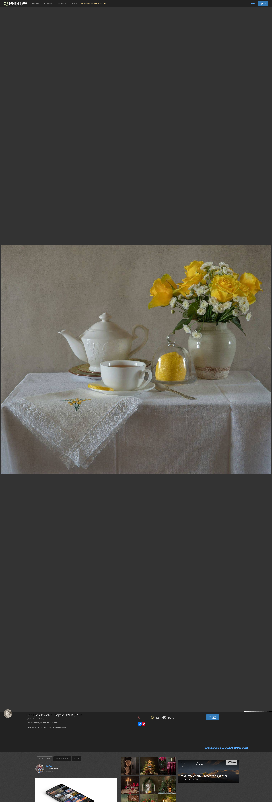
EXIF (76, 758)
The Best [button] (61, 4)
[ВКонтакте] (140, 724)
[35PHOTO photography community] (15, 3)
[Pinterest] (143, 724)
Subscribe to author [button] (212, 717)
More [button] (73, 4)
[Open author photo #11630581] (167, 766)
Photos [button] (34, 4)
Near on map (62, 758)
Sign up (262, 4)
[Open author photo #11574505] (167, 785)
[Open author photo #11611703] (130, 785)
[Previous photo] (3, 349)
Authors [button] (47, 4)
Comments (45, 758)
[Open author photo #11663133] (130, 766)
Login (252, 4)
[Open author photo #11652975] (149, 766)
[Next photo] (269, 349)
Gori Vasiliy (50, 766)
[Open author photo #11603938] (149, 785)
